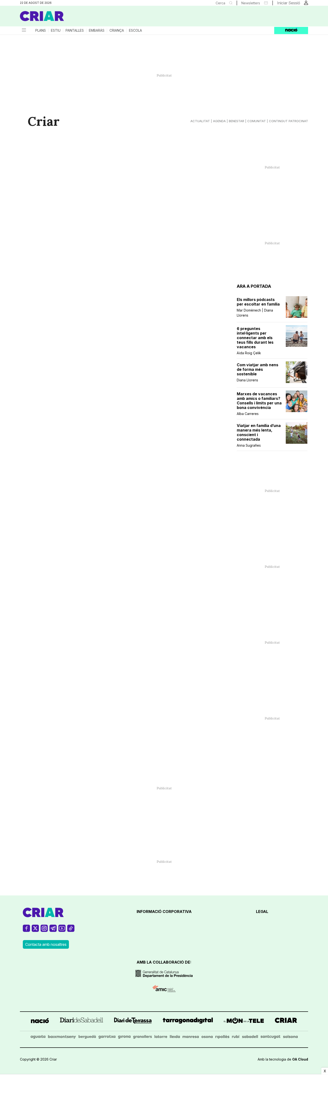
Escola (135, 30)
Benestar (236, 121)
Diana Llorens (247, 380)
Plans (40, 30)
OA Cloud (300, 1059)
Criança (116, 30)
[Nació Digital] (67, 18)
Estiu (56, 30)
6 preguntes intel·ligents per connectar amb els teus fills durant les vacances (255, 337)
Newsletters (250, 3)
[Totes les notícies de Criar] (42, 16)
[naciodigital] (40, 1021)
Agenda (219, 121)
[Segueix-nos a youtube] (62, 930)
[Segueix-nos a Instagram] (44, 930)
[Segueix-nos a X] (35, 930)
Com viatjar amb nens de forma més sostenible (257, 369)
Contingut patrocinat (288, 121)
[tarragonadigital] (188, 1021)
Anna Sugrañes (249, 445)
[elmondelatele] (244, 1021)
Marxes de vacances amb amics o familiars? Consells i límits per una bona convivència (259, 401)
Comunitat (256, 121)
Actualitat (200, 121)
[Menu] (23, 30)
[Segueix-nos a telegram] (53, 930)
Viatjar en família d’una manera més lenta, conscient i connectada (259, 432)
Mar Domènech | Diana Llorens (255, 312)
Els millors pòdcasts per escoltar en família (258, 301)
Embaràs (96, 30)
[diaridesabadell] (81, 1021)
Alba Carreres (248, 414)
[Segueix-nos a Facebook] (26, 930)
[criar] (286, 1021)
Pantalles (75, 30)
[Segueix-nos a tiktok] (70, 930)
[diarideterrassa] (133, 1021)
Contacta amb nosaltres (46, 944)
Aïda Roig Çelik (249, 353)
